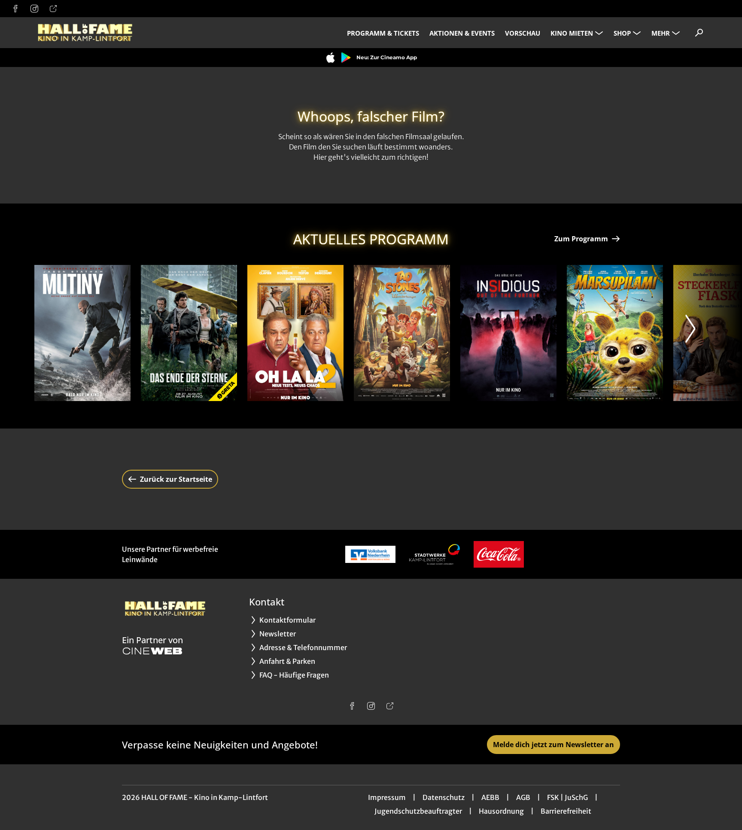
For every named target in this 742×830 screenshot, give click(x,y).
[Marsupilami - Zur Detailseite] (615, 333)
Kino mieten (571, 33)
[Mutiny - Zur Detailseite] (82, 333)
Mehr (660, 33)
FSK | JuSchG (567, 797)
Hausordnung (501, 811)
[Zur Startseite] (94, 32)
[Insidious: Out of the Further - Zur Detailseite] (508, 333)
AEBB (490, 797)
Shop (622, 33)
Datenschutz (444, 797)
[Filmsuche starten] (699, 32)
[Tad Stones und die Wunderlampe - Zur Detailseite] (402, 333)
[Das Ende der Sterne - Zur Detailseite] (189, 333)
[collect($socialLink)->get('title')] (15, 8)
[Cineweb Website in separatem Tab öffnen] (152, 651)
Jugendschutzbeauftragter (418, 811)
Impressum (387, 797)
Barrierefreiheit (566, 811)
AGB (523, 797)
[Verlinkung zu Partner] (370, 554)
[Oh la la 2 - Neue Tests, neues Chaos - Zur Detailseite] (295, 333)
